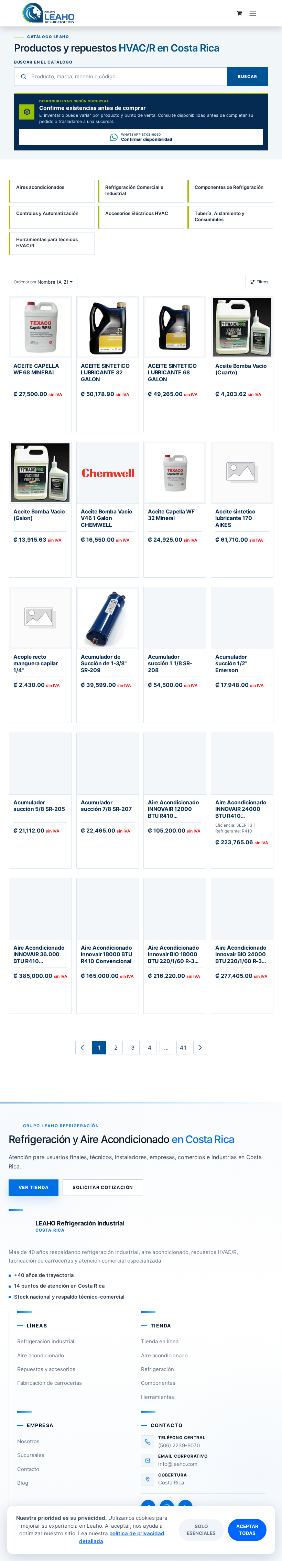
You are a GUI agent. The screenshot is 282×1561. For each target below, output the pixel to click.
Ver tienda (34, 1187)
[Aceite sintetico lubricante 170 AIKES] (242, 473)
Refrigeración (157, 1369)
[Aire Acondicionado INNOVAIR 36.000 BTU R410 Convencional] (40, 909)
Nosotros (28, 1441)
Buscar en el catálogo (43, 62)
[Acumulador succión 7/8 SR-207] (108, 763)
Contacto (28, 1469)
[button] (43, 282)
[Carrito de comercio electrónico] (239, 13)
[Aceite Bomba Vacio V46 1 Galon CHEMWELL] (108, 473)
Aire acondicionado (40, 1355)
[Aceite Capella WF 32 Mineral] (175, 473)
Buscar (247, 76)
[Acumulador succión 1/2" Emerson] (242, 618)
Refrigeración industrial (45, 1341)
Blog (22, 1483)
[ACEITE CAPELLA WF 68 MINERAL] (40, 327)
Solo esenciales (201, 1530)
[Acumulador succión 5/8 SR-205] (40, 763)
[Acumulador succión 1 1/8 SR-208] (175, 618)
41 (183, 1047)
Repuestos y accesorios (46, 1369)
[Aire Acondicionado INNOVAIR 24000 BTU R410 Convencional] (242, 763)
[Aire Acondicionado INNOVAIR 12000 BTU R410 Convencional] (175, 763)
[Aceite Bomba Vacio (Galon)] (40, 473)
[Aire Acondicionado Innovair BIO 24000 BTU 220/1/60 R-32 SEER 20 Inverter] (242, 909)
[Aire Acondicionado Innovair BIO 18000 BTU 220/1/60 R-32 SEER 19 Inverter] (175, 909)
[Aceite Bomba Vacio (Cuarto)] (242, 327)
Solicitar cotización (103, 1187)
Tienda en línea (159, 1341)
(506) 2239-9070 (179, 1445)
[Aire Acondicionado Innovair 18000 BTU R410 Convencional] (108, 909)
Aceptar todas (247, 1530)
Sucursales (30, 1455)
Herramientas (157, 1397)
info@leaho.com (177, 1464)
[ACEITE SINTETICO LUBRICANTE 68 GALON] (175, 327)
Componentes (158, 1383)
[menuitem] (52, 191)
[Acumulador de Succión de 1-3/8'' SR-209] (108, 618)
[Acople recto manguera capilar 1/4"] (40, 618)
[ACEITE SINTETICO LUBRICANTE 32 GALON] (108, 327)
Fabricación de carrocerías (49, 1383)
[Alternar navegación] (253, 13)
